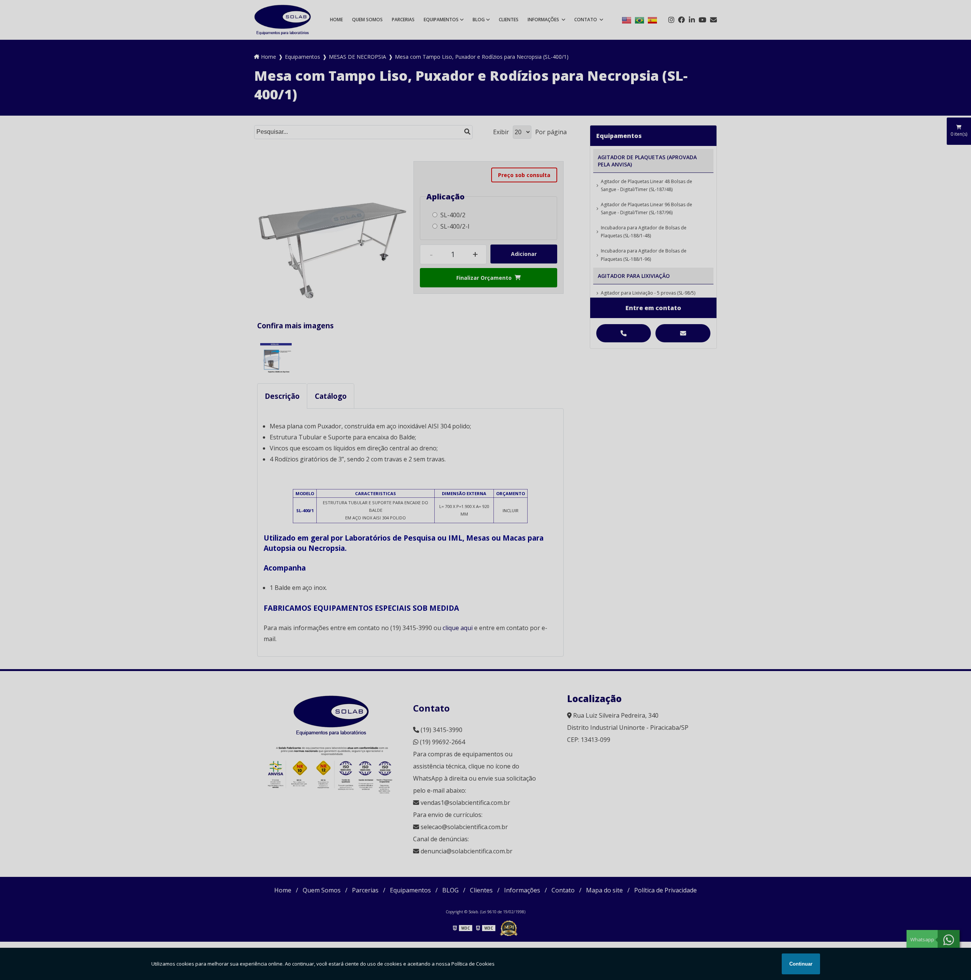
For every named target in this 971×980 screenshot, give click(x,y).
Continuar (800, 964)
